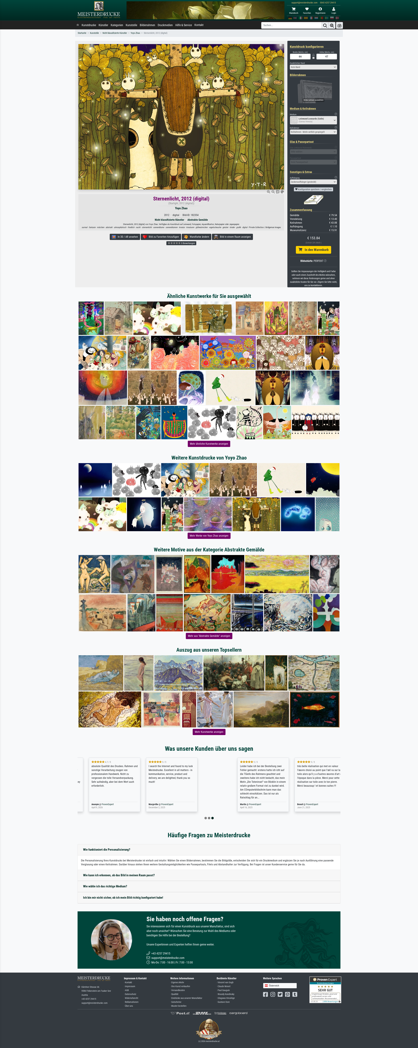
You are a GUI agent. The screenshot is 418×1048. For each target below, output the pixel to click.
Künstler (103, 25)
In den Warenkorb (315, 250)
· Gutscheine (175, 1002)
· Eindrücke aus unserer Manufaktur (186, 998)
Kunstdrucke (89, 25)
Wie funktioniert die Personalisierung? (106, 849)
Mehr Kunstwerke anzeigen (209, 731)
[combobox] (313, 67)
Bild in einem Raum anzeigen (234, 236)
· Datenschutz (130, 994)
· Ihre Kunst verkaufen (180, 986)
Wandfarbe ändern (198, 236)
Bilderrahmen (147, 25)
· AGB (126, 990)
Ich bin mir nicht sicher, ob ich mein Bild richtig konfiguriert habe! (123, 897)
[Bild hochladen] (339, 25)
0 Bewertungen (188, 243)
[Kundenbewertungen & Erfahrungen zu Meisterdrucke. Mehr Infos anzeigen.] (325, 989)
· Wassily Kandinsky (225, 994)
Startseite (82, 33)
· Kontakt (128, 982)
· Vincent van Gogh (225, 982)
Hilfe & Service (183, 25)
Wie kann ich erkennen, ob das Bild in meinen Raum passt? (119, 875)
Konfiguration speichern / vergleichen (314, 189)
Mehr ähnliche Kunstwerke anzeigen (209, 443)
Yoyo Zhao (135, 33)
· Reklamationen (131, 1002)
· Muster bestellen (178, 1006)
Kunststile (131, 25)
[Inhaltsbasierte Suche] (332, 25)
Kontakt (198, 25)
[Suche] (325, 25)
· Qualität (174, 994)
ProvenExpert (116, 804)
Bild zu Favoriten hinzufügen (163, 236)
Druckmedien (165, 25)
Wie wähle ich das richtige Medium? (105, 886)
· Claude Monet (223, 986)
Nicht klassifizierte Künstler (115, 33)
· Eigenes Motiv (177, 982)
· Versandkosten (177, 990)
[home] (77, 25)
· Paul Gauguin (223, 990)
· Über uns (128, 1006)
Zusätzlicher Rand (297, 63)
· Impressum (129, 986)
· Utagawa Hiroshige (226, 998)
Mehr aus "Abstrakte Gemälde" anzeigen (209, 635)
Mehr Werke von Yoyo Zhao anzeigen (209, 535)
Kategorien (117, 25)
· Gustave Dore (223, 1002)
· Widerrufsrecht (131, 998)
